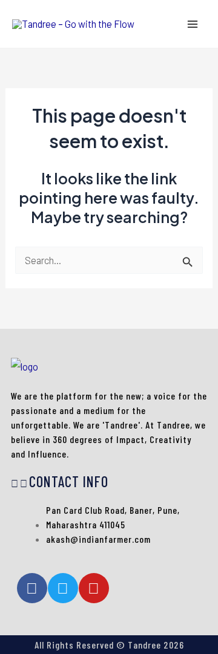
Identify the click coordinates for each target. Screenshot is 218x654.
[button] (109, 483)
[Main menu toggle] (192, 23)
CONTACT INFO (68, 481)
